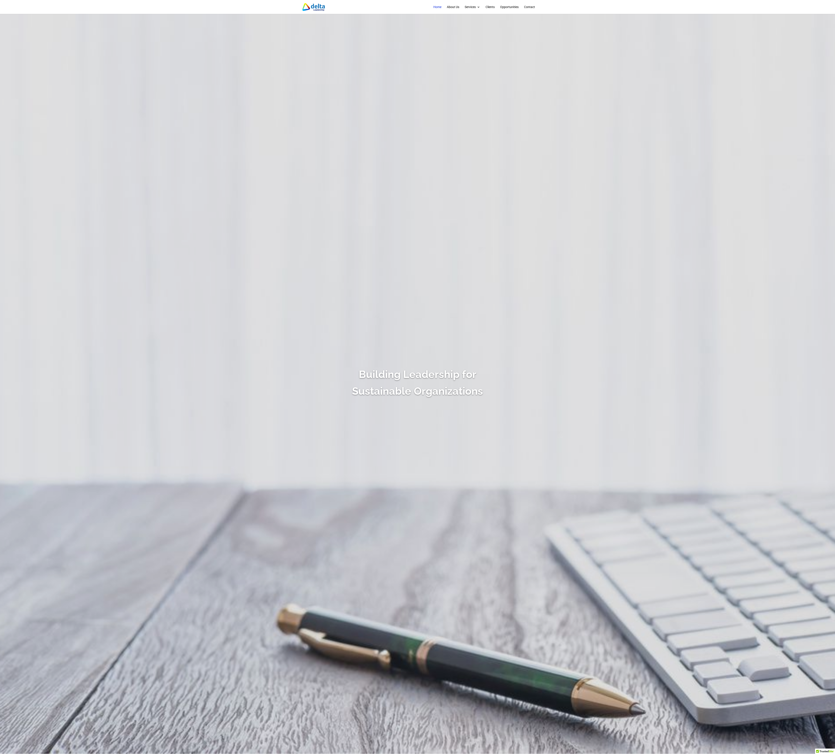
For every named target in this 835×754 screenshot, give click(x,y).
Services (470, 7)
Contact (529, 7)
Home (437, 7)
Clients (490, 7)
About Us (453, 7)
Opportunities (509, 7)
